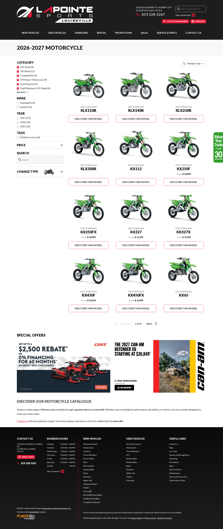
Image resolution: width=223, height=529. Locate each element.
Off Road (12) (27, 71)
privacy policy (136, 518)
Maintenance (174, 473)
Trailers (86, 488)
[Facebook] (193, 15)
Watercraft (87, 480)
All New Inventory (90, 444)
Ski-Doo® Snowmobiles (92, 495)
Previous (125, 323)
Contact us (22, 421)
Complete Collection (91, 502)
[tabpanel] (61, 455)
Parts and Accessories (178, 477)
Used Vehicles (57, 32)
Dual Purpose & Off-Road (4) (35, 88)
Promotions (123, 32)
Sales (144, 32)
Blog (171, 448)
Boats (85, 473)
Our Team (173, 451)
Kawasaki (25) (27, 102)
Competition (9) (28, 75)
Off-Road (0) (27, 66)
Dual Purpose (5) (28, 83)
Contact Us (193, 32)
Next (149, 323)
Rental (101, 32)
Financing (81, 32)
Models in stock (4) (30, 137)
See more (21, 92)
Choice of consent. (164, 518)
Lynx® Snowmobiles (91, 498)
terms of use (150, 518)
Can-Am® (87, 491)
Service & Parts (167, 32)
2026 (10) (25, 122)
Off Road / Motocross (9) (33, 79)
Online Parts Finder (177, 480)
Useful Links (177, 438)
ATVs (85, 462)
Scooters (87, 451)
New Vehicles (30, 32)
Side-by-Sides (88, 466)
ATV (128, 455)
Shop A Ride (34, 512)
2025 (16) (25, 126)
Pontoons (87, 477)
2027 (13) (25, 117)
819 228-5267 (153, 14)
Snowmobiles (88, 469)
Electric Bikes (88, 458)
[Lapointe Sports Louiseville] (55, 14)
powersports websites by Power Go (56, 508)
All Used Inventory (133, 444)
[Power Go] (44, 516)
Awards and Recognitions (179, 455)
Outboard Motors (90, 484)
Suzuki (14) (26, 106)
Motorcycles (88, 448)
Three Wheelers (90, 455)
